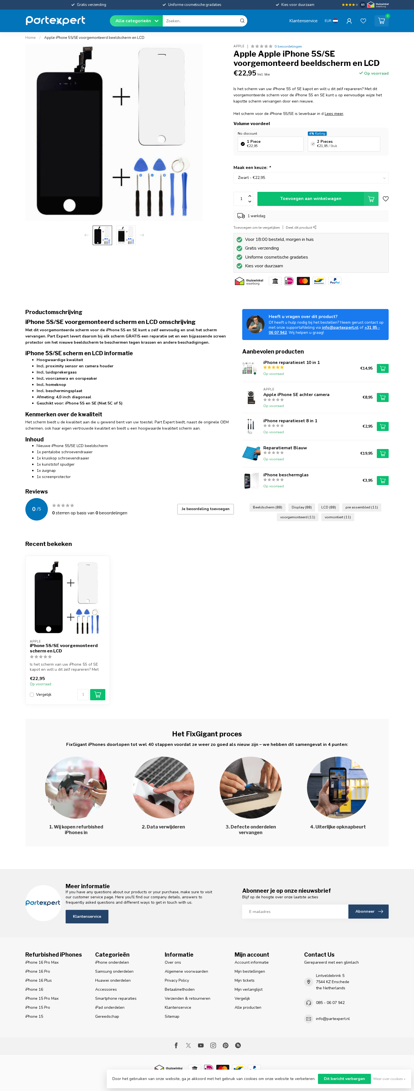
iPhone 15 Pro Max (42, 998)
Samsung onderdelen (114, 971)
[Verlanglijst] (363, 20)
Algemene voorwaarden (186, 971)
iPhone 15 (34, 1016)
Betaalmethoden (180, 989)
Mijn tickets (245, 980)
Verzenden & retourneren (187, 998)
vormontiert (338, 517)
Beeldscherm (267, 507)
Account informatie (252, 962)
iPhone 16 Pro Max (42, 962)
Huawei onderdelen (113, 980)
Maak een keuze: (252, 167)
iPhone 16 (34, 989)
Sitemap (172, 1016)
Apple (239, 46)
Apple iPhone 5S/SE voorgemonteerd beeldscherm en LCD (94, 37)
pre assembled (362, 507)
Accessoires (106, 989)
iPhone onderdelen (112, 962)
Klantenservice (303, 21)
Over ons (173, 962)
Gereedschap (107, 1016)
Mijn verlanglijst (248, 989)
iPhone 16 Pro (37, 971)
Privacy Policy (177, 980)
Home (30, 37)
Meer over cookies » (389, 1078)
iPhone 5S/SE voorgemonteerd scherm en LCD (64, 648)
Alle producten (248, 1007)
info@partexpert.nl (340, 327)
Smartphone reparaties (116, 998)
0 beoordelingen (288, 46)
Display (302, 507)
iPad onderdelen (109, 1007)
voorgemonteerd (297, 517)
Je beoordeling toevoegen (206, 509)
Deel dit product (299, 227)
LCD (328, 507)
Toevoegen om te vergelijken (256, 227)
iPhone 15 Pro (37, 1007)
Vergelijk (44, 694)
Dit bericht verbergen (344, 1078)
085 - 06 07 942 (330, 1002)
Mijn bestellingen (250, 971)
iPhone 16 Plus (38, 980)
